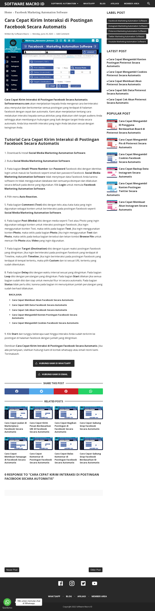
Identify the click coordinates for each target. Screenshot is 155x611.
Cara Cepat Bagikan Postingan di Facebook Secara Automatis (65, 427)
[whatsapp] (90, 391)
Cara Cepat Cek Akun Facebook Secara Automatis (39, 310)
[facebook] (17, 391)
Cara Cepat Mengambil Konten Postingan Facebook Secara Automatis (44, 316)
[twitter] (41, 391)
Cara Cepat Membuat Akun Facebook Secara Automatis (43, 300)
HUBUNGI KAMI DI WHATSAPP (55, 363)
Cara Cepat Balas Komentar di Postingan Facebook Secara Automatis (66, 458)
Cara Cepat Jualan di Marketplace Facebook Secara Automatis (16, 427)
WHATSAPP (89, 4)
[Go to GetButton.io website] (7, 608)
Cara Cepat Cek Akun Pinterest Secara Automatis (126, 101)
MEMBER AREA (131, 4)
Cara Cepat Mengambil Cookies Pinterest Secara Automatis (127, 73)
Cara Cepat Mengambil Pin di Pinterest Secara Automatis (133, 143)
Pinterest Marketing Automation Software (128, 31)
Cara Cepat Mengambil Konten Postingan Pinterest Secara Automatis (126, 63)
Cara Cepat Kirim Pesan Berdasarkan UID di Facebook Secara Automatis (40, 427)
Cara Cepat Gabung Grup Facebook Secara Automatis (90, 425)
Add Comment (62, 33)
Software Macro (21, 33)
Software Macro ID (24, 3)
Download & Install (46, 153)
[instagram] (72, 585)
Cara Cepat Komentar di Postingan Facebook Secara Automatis (41, 458)
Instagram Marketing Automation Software (128, 26)
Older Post (96, 570)
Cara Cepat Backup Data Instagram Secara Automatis (133, 172)
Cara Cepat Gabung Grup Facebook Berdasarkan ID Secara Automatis (90, 458)
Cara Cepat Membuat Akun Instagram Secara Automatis (133, 205)
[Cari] (148, 4)
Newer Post (11, 570)
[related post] (16, 412)
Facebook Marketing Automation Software (128, 20)
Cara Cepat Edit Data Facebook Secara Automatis (39, 305)
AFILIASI (115, 4)
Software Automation (63, 4)
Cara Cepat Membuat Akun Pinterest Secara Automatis (124, 82)
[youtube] (95, 585)
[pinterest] (66, 391)
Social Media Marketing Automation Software (33, 212)
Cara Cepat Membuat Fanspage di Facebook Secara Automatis (15, 458)
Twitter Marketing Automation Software (126, 36)
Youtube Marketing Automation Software (127, 41)
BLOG (103, 4)
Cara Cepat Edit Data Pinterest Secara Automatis (126, 92)
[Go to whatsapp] (7, 602)
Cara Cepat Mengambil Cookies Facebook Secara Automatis (45, 322)
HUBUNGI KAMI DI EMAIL (55, 374)
